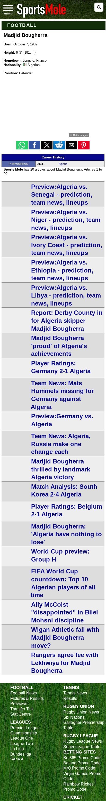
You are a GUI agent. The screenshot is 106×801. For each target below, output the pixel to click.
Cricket (72, 797)
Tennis (71, 687)
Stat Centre (20, 714)
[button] (22, 145)
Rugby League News (82, 741)
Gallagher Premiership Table (83, 725)
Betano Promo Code (82, 763)
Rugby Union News (81, 712)
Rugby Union (78, 706)
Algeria (63, 163)
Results (70, 698)
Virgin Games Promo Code (82, 776)
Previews (18, 703)
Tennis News (75, 693)
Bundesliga (20, 754)
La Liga (17, 749)
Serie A (17, 759)
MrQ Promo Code (79, 768)
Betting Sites (79, 752)
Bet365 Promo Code (82, 758)
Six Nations (73, 717)
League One (21, 738)
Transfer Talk (22, 709)
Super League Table (81, 746)
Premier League (25, 728)
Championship (23, 733)
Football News (23, 693)
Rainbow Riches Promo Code (78, 786)
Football (22, 25)
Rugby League (80, 735)
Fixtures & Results (27, 698)
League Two (21, 743)
